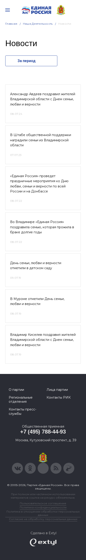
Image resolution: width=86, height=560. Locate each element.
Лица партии (57, 390)
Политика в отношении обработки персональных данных (43, 513)
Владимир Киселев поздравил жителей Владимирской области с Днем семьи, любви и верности (43, 340)
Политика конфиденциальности (43, 507)
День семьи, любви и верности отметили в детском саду (35, 265)
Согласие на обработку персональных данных (43, 519)
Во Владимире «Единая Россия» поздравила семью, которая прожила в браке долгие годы (42, 227)
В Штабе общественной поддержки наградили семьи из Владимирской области (40, 140)
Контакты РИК (59, 397)
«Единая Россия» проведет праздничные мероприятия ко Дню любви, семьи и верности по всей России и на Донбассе (39, 183)
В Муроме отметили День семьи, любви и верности (37, 301)
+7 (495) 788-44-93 (43, 432)
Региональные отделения (21, 399)
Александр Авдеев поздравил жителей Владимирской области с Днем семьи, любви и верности (42, 99)
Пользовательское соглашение (43, 503)
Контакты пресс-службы (22, 411)
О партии (16, 390)
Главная (11, 23)
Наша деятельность (38, 23)
